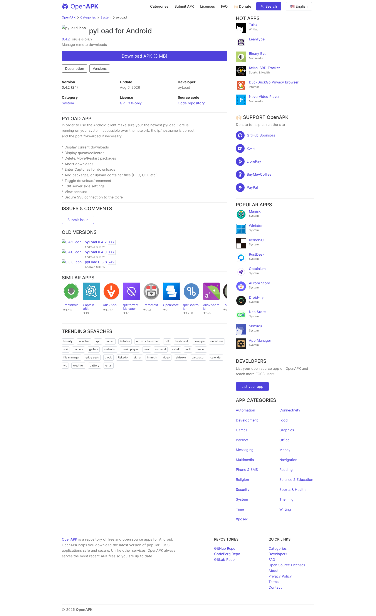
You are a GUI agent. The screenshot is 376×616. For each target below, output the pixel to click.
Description (74, 68)
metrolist (110, 349)
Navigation (288, 460)
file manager (71, 357)
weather (78, 365)
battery (94, 365)
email (108, 365)
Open (84, 6)
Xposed (242, 519)
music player (130, 349)
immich (152, 357)
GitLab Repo (224, 559)
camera (78, 349)
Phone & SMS (247, 469)
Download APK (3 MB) (144, 56)
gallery (93, 349)
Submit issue (77, 220)
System (106, 17)
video (166, 357)
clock (108, 357)
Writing (285, 509)
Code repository (191, 103)
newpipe (199, 341)
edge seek (92, 357)
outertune (216, 341)
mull (188, 349)
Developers (278, 554)
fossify (67, 341)
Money (284, 450)
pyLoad (101, 31)
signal (137, 357)
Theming (286, 499)
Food (283, 420)
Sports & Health (292, 489)
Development (247, 420)
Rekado (123, 357)
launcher (84, 341)
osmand (160, 349)
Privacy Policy (280, 576)
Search (271, 6)
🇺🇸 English (298, 6)
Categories (159, 6)
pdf (167, 341)
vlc (65, 365)
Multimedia (245, 460)
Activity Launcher (147, 341)
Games (241, 430)
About (274, 570)
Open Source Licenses (287, 565)
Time (240, 509)
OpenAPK (69, 17)
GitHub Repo (224, 548)
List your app (252, 386)
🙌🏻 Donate (242, 6)
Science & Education (296, 479)
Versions (100, 68)
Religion (242, 479)
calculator (198, 357)
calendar (216, 357)
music (110, 341)
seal (146, 349)
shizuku (181, 357)
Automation (245, 410)
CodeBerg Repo (227, 554)
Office (284, 440)
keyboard (181, 341)
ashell (176, 349)
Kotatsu (125, 341)
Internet (242, 440)
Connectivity (289, 410)
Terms (274, 581)
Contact (275, 587)
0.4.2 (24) (70, 87)
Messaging (244, 450)
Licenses (207, 6)
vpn (98, 341)
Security (242, 489)
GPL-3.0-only (131, 103)
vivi (65, 349)
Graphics (286, 430)
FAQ (224, 6)
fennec (200, 349)
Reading (286, 469)
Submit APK (184, 6)
